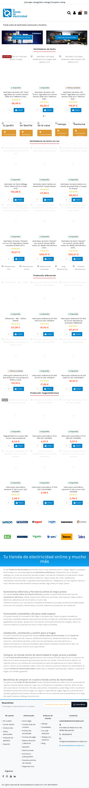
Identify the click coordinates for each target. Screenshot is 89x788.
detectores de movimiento (24, 600)
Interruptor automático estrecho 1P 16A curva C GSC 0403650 (15, 489)
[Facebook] (3, 776)
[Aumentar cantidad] (12, 109)
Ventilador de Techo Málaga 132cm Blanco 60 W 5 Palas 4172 (15, 186)
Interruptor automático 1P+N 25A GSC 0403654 (44, 437)
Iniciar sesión (8, 724)
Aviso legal (26, 721)
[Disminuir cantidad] (12, 111)
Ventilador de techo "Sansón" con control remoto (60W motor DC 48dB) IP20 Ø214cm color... (44, 244)
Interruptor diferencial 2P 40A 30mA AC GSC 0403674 (44, 319)
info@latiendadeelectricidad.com (73, 741)
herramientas (29, 605)
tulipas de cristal (56, 578)
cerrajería (19, 605)
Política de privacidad (26, 732)
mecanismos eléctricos (39, 597)
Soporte (6, 744)
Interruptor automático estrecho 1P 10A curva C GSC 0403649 (73, 489)
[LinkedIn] (14, 776)
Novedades (46, 727)
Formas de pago (29, 737)
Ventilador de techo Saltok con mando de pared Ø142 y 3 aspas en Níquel (73, 186)
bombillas (7, 619)
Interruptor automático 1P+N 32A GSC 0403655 (73, 437)
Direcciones (8, 728)
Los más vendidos (45, 732)
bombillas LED (9, 578)
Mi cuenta (7, 721)
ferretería (48, 603)
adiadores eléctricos (61, 638)
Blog (43, 743)
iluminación (50, 575)
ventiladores (8, 581)
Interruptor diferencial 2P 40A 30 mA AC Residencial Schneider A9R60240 (73, 320)
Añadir (20, 110)
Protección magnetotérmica (44, 393)
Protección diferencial (44, 275)
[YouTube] (10, 776)
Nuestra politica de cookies (29, 761)
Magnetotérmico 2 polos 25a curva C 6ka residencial (15, 437)
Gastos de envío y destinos (28, 741)
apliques (33, 619)
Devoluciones (28, 750)
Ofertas (44, 724)
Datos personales (7, 732)
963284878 (67, 734)
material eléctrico (36, 578)
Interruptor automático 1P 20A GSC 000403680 (44, 488)
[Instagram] (7, 776)
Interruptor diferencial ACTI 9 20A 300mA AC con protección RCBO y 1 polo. (15, 377)
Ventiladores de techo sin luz (44, 141)
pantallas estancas (21, 619)
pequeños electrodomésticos (40, 581)
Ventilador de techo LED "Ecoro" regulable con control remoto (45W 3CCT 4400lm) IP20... (44, 95)
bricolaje (58, 603)
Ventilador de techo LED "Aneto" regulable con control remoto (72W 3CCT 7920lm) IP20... (73, 95)
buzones (39, 605)
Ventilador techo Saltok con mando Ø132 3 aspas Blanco (44, 185)
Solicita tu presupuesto (27, 755)
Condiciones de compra (28, 725)
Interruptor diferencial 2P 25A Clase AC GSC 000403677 (73, 376)
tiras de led (42, 619)
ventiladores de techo (21, 641)
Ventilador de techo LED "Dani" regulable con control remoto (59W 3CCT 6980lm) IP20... (16, 94)
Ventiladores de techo (44, 49)
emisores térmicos (62, 641)
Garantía (25, 747)
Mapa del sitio (28, 766)
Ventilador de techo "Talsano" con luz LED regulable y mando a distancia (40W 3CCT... (16, 243)
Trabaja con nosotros (46, 738)
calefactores (70, 578)
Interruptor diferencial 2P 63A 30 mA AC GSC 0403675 (44, 376)
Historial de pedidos (8, 739)
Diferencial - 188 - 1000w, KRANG (15, 319)
